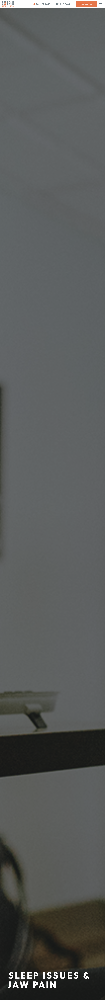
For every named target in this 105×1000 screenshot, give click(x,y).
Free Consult (86, 4)
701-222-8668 (43, 4)
